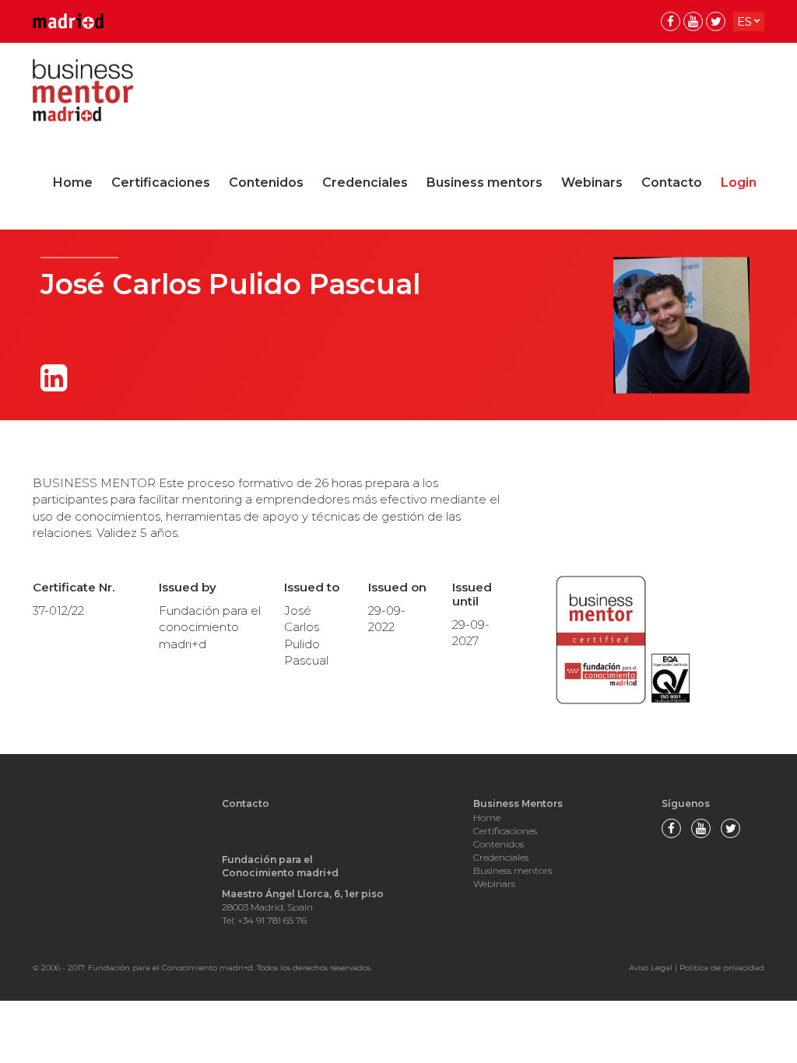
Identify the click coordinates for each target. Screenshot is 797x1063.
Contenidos (266, 182)
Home (73, 182)
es (744, 21)
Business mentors (484, 182)
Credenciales (365, 182)
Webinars (592, 182)
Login (739, 182)
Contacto (671, 182)
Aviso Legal (650, 968)
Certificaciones (160, 182)
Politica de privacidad (721, 968)
